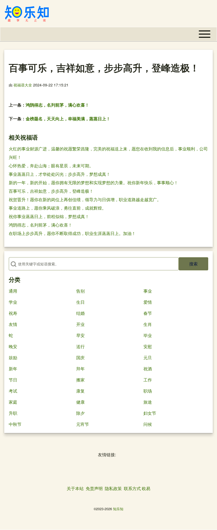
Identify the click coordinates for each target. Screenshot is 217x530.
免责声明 (94, 488)
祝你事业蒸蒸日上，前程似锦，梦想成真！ (49, 216)
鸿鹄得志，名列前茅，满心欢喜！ (57, 105)
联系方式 (132, 488)
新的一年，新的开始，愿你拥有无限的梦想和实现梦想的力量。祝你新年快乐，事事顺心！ (93, 182)
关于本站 (75, 488)
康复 (80, 391)
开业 (80, 324)
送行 (80, 346)
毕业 (147, 335)
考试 (13, 391)
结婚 (80, 313)
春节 (147, 313)
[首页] (26, 13)
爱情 (147, 302)
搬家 (80, 380)
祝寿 (13, 313)
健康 (80, 402)
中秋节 (15, 424)
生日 (80, 302)
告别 (80, 291)
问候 (147, 424)
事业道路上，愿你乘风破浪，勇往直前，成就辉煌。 (57, 208)
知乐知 (118, 508)
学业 (13, 302)
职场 (147, 391)
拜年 (80, 369)
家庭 (13, 402)
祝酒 (147, 369)
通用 (13, 291)
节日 (13, 380)
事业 (147, 291)
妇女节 (149, 413)
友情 (13, 324)
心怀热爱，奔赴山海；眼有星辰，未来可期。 (51, 166)
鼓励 (13, 357)
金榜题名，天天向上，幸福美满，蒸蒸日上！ (68, 119)
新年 (13, 369)
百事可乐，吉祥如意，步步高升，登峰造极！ (51, 191)
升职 (13, 413)
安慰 (147, 346)
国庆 (80, 357)
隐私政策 (113, 488)
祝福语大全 (22, 84)
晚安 (13, 346)
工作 (147, 380)
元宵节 (82, 424)
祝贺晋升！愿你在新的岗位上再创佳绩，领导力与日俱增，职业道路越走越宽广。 (85, 199)
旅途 (147, 402)
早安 (80, 335)
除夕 (80, 413)
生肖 (147, 324)
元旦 (147, 357)
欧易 (146, 488)
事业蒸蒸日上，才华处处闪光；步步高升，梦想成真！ (59, 174)
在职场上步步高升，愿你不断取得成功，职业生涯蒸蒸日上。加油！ (72, 233)
